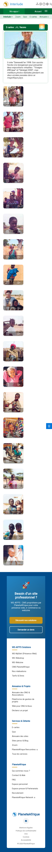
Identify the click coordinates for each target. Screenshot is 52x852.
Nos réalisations (19, 671)
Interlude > (8, 17)
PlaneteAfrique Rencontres (24, 749)
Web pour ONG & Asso (22, 706)
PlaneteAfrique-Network (22, 797)
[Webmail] (40, 4)
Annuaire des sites (20, 736)
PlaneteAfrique (29, 814)
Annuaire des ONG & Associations (21, 693)
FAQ (14, 779)
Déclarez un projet (20, 710)
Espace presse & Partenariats (25, 788)
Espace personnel (20, 784)
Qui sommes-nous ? (21, 771)
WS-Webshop (18, 658)
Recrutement (17, 793)
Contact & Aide (18, 775)
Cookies (26, 837)
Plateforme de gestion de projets (23, 700)
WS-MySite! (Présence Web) (24, 653)
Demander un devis (26, 630)
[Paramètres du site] (47, 4)
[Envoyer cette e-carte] (19, 104)
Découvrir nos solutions (26, 620)
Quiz (25, 17)
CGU (26, 834)
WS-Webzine (17, 662)
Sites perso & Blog (20, 740)
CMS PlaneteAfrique (21, 667)
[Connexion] (37, 4)
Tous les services (19, 754)
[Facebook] (26, 821)
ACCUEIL (38, 11)
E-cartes (33, 17)
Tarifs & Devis (18, 676)
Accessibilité (26, 840)
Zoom (18, 17)
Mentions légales (26, 828)
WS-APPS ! (14, 11)
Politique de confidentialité (26, 831)
